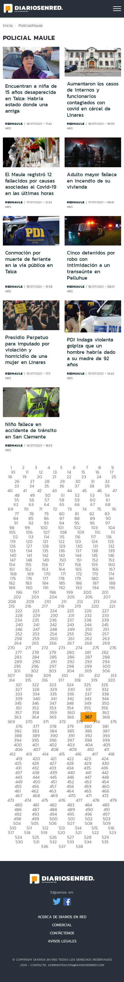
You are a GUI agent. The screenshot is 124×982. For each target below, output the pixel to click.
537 (62, 846)
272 (45, 648)
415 (62, 754)
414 (45, 754)
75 (99, 509)
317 (61, 680)
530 (19, 842)
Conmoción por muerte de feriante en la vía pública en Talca (29, 262)
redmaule (14, 123)
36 (61, 486)
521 (79, 833)
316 (45, 680)
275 (96, 648)
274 (79, 648)
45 (84, 491)
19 (24, 477)
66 (77, 504)
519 (44, 833)
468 (36, 796)
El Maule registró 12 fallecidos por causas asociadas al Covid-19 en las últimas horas (30, 184)
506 (53, 823)
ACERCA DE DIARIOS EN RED (62, 917)
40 (10, 491)
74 (84, 509)
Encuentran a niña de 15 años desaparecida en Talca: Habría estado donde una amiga (31, 98)
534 (87, 842)
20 (39, 477)
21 (54, 477)
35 (46, 486)
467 (18, 796)
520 (61, 833)
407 (36, 749)
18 (10, 477)
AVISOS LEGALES (62, 941)
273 (62, 648)
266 (53, 643)
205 (71, 597)
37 (77, 486)
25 (114, 477)
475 (45, 800)
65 (61, 504)
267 (70, 643)
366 (70, 717)
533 (70, 842)
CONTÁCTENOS (62, 933)
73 (69, 509)
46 (99, 491)
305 (88, 671)
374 (96, 722)
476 (62, 800)
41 (25, 491)
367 (88, 717)
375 (113, 722)
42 (39, 491)
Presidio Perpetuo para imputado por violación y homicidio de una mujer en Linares (27, 350)
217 (45, 606)
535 (105, 842)
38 (91, 486)
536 (44, 846)
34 (31, 486)
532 (53, 842)
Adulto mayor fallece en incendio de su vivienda (92, 181)
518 (27, 833)
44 (69, 491)
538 (79, 846)
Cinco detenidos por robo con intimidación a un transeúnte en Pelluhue (91, 265)
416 (78, 754)
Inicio (8, 25)
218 (61, 606)
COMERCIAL (62, 925)
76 (114, 509)
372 (62, 722)
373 (79, 722)
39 (107, 486)
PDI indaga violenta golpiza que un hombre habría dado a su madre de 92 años (91, 352)
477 (79, 800)
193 (79, 588)
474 (28, 800)
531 (36, 842)
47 (114, 491)
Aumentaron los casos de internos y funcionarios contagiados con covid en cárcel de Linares (93, 99)
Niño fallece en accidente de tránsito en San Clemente (31, 430)
